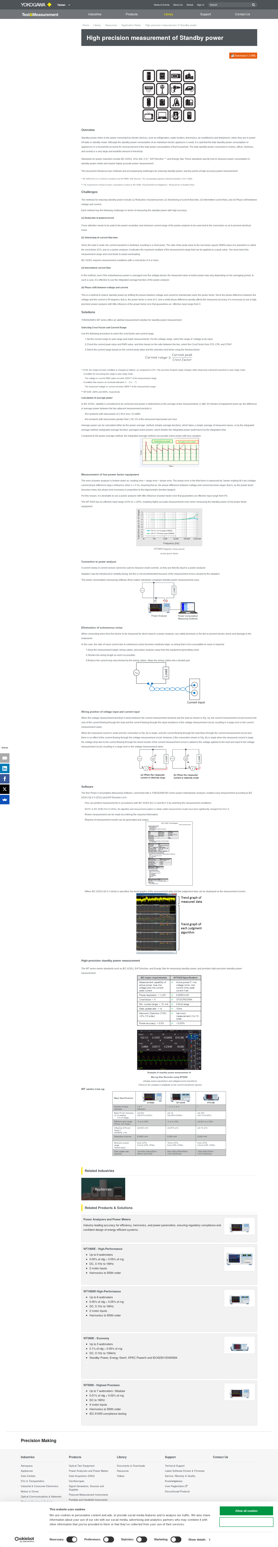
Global (189, 4)
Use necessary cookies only (246, 1522)
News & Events (161, 4)
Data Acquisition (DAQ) (82, 1476)
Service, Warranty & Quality (180, 1476)
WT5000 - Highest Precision (101, 1385)
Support (205, 14)
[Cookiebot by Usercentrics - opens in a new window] (24, 1539)
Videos (120, 1476)
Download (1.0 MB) (245, 55)
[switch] (108, 1539)
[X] (4, 789)
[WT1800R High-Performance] (239, 1298)
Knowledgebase (173, 1481)
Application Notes (131, 25)
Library (168, 14)
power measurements (182, 580)
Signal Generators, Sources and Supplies (86, 1487)
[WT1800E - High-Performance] (239, 1259)
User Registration (174, 1486)
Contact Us (242, 14)
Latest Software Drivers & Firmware (184, 1471)
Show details (197, 1539)
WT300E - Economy (96, 1338)
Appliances (27, 1471)
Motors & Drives (30, 1491)
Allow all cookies (246, 1510)
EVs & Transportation (32, 1481)
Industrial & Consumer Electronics (39, 1486)
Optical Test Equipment (82, 1465)
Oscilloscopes (76, 1481)
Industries (94, 14)
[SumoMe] (4, 799)
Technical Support (175, 1465)
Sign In (200, 4)
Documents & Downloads (131, 1465)
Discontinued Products (177, 1491)
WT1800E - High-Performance (102, 1249)
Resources (111, 25)
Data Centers (28, 1476)
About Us (178, 4)
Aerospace (27, 1465)
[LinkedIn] (4, 768)
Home (85, 25)
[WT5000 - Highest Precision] (239, 1392)
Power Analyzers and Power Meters (107, 1219)
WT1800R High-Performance (102, 1291)
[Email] (4, 758)
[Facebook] (4, 779)
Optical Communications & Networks (41, 1496)
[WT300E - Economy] (239, 1345)
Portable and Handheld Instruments (88, 1499)
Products (132, 14)
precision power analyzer (94, 304)
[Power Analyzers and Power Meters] (239, 1226)
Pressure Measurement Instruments (88, 1494)
